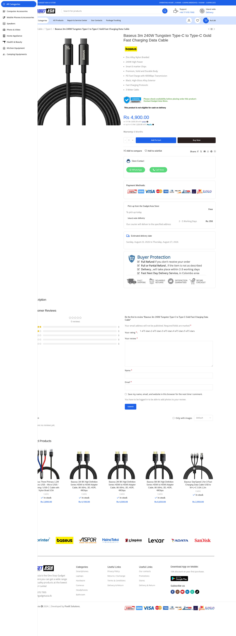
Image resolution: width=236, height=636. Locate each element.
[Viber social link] (215, 151)
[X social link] (201, 151)
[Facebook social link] (197, 151)
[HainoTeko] (110, 540)
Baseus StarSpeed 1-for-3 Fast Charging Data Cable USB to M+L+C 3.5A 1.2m (198, 485)
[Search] (164, 11)
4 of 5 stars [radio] (178, 331)
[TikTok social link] (197, 592)
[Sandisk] (202, 540)
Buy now (196, 140)
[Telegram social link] (211, 151)
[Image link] (41, 568)
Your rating (131, 332)
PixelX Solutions (72, 606)
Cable (39, 29)
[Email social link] (204, 151)
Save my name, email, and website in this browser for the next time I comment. (165, 394)
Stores (142, 580)
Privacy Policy (113, 571)
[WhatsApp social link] (208, 151)
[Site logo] (42, 10)
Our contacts (145, 571)
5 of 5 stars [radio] (189, 331)
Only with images (184, 418)
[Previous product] (208, 29)
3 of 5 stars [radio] (167, 331)
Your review (131, 338)
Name (128, 370)
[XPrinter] (41, 540)
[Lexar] (156, 540)
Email (128, 382)
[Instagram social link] (177, 592)
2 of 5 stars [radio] (156, 331)
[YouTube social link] (182, 592)
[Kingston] (133, 540)
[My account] (189, 20)
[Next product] (214, 29)
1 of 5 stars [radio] (145, 331)
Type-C (48, 29)
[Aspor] (87, 540)
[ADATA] (179, 540)
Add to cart (156, 140)
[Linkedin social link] (187, 592)
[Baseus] (64, 540)
